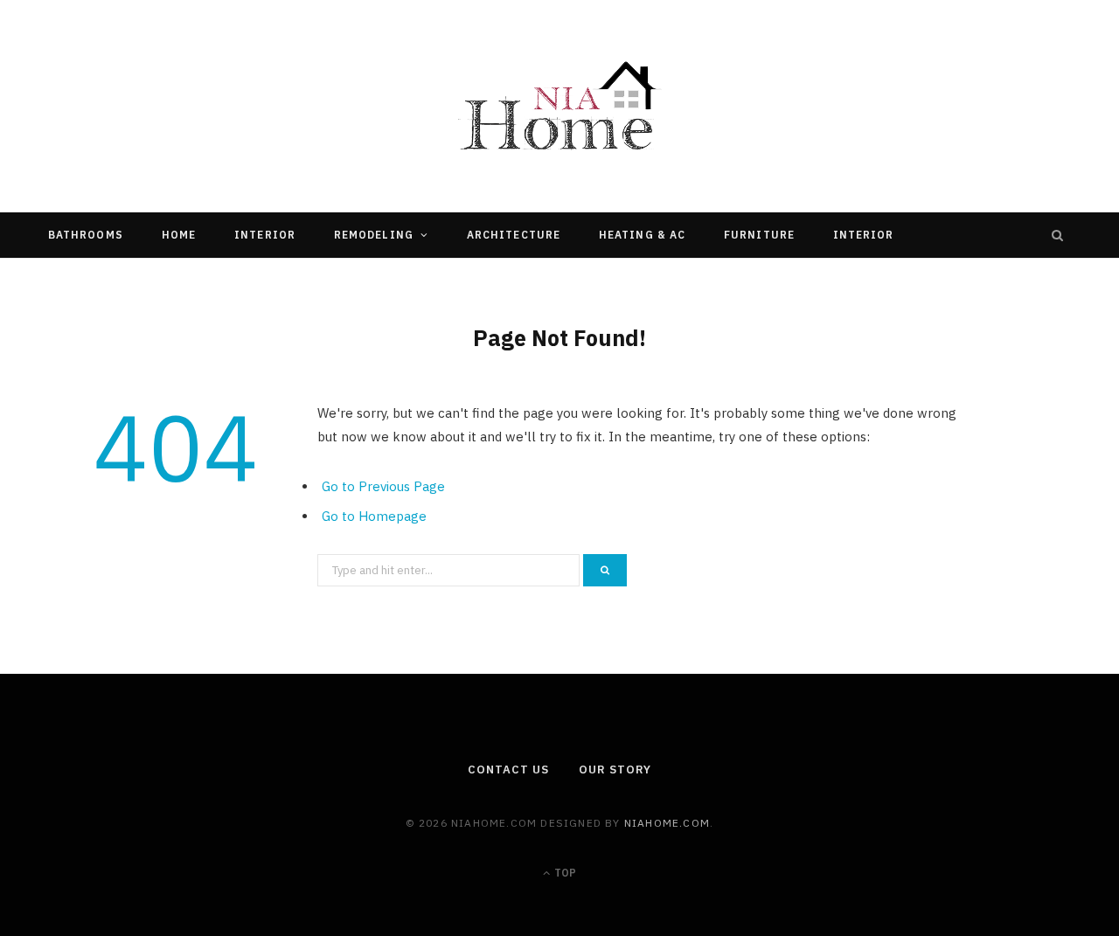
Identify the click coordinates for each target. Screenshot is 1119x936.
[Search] (1058, 235)
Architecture (513, 234)
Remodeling (374, 234)
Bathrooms (85, 234)
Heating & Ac (642, 234)
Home (179, 234)
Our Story (614, 769)
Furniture (759, 234)
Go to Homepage (374, 516)
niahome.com (667, 822)
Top (564, 872)
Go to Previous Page (383, 486)
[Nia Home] (559, 106)
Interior (264, 234)
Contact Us (508, 769)
